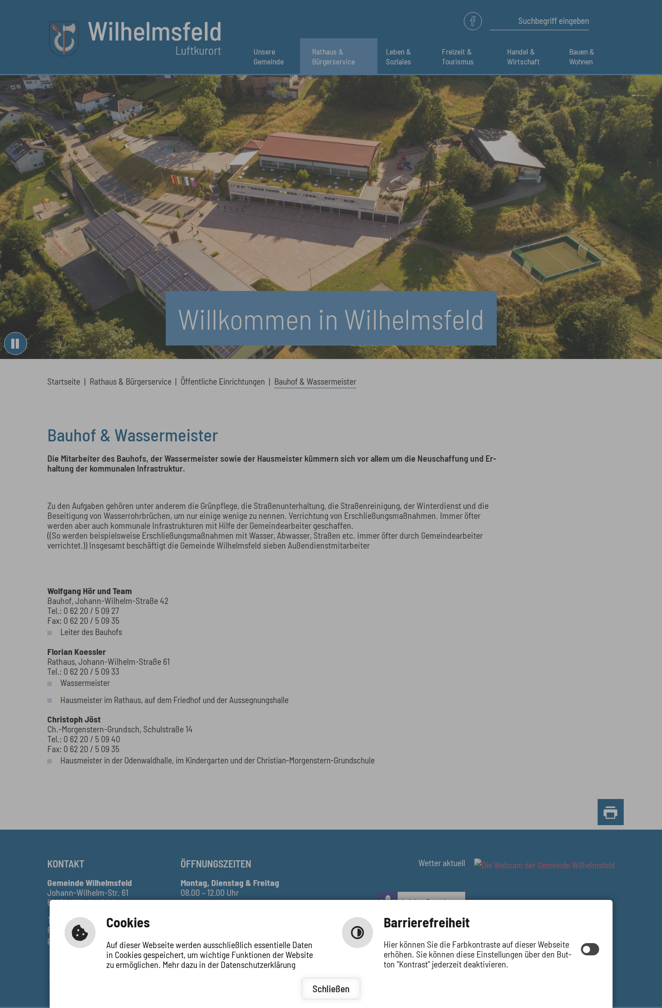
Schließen (331, 988)
